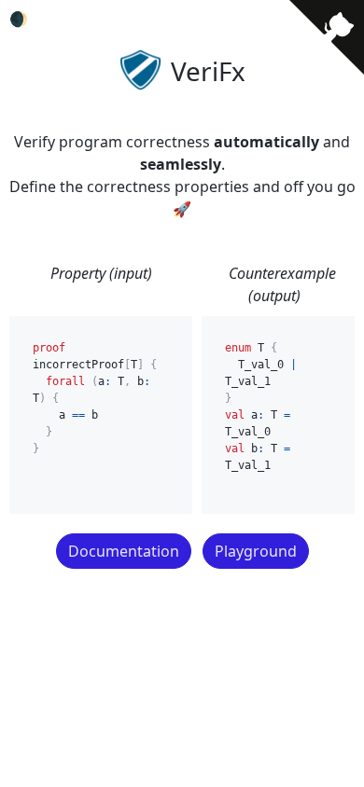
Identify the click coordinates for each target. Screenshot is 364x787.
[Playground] (316, 535)
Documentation (123, 551)
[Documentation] (17, 535)
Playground (256, 551)
